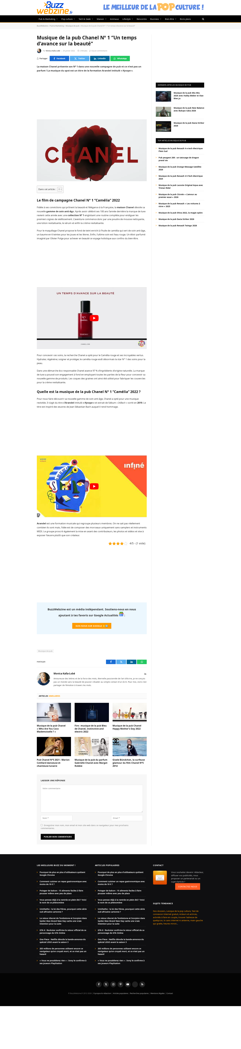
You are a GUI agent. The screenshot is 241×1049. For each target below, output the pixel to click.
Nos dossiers (159, 911)
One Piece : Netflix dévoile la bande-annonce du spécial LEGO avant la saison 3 (63, 940)
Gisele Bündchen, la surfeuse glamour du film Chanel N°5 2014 (129, 762)
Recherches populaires (139, 993)
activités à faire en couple (165, 917)
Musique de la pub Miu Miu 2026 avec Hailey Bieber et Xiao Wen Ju (188, 95)
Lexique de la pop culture (178, 911)
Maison (100, 19)
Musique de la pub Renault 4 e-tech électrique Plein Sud (181, 149)
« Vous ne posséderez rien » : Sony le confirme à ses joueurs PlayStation (63, 962)
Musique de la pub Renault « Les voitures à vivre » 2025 (179, 204)
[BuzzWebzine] (55, 7)
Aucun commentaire (99, 51)
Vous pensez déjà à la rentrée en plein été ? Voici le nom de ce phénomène (63, 901)
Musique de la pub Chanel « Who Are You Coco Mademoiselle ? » (51, 728)
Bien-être (169, 19)
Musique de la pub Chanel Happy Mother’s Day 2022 (127, 727)
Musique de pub (72, 26)
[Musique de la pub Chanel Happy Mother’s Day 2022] (130, 712)
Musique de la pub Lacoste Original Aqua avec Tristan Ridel (181, 186)
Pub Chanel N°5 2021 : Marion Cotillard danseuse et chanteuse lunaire (53, 762)
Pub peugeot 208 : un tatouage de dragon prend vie (179, 159)
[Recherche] (203, 19)
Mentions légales (157, 993)
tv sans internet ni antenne (176, 920)
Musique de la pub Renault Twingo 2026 (178, 225)
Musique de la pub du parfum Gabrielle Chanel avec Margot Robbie (91, 762)
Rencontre (142, 19)
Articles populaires (120, 993)
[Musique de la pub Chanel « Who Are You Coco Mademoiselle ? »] (54, 712)
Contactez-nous (187, 886)
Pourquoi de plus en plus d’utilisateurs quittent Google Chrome (62, 873)
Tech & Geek (85, 19)
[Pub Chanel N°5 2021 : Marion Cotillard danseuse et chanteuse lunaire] (54, 746)
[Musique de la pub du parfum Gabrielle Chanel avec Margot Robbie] (92, 746)
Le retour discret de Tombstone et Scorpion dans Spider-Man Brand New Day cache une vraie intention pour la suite (63, 921)
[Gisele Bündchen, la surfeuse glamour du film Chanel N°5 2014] (130, 746)
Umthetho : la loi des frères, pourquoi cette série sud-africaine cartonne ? (63, 910)
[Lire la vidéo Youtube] (94, 318)
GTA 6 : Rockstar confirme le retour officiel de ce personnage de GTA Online (63, 931)
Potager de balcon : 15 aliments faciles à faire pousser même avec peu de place (61, 892)
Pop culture (67, 19)
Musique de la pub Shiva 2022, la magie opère (181, 212)
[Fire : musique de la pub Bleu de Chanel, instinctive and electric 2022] (92, 712)
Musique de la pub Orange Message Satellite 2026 (180, 168)
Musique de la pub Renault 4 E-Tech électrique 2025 (181, 177)
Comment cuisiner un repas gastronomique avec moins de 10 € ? (63, 883)
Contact (169, 993)
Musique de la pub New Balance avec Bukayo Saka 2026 (189, 109)
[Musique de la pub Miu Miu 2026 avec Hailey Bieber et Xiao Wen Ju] (163, 96)
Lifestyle (126, 19)
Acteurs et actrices (188, 914)
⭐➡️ (92, 625)
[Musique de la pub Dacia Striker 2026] (163, 126)
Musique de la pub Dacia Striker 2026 (189, 124)
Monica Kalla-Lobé (53, 51)
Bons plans (185, 19)
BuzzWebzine (42, 26)
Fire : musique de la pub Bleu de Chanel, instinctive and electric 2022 (91, 728)
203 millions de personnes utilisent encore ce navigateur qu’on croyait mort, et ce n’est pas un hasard (63, 951)
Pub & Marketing (47, 19)
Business (154, 19)
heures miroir (169, 923)
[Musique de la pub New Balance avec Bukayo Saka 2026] (163, 111)
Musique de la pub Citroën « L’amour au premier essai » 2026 (178, 195)
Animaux (114, 19)
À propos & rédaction (102, 993)
